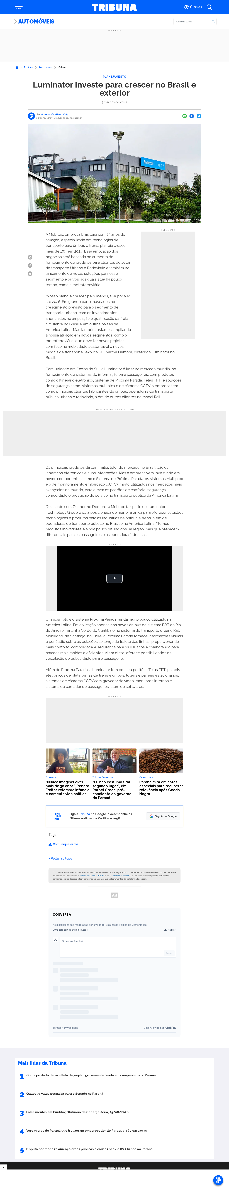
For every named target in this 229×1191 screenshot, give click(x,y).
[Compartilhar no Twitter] (199, 116)
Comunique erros (65, 844)
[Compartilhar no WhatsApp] (184, 116)
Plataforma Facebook (120, 875)
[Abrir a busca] (209, 7)
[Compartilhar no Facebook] (191, 116)
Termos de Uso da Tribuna (91, 875)
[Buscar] (213, 21)
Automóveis (36, 21)
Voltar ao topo (61, 858)
